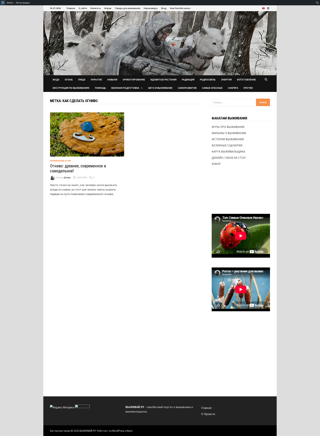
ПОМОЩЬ (100, 87)
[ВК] (268, 8)
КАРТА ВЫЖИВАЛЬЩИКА (228, 151)
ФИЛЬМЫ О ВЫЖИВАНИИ (229, 133)
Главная (70, 8)
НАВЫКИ (112, 79)
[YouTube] (263, 8)
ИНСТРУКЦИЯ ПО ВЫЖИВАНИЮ (71, 87)
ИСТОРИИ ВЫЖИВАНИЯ (228, 139)
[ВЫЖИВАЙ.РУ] (160, 43)
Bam (129, 430)
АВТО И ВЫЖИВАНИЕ (160, 87)
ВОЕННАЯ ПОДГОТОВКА (125, 87)
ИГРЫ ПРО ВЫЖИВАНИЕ (228, 127)
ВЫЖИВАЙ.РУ (87, 430)
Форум (107, 8)
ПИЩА (81, 79)
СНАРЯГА (233, 87)
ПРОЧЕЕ (248, 87)
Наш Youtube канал (180, 8)
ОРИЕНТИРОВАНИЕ (134, 79)
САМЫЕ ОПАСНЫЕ (212, 87)
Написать (95, 8)
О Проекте (208, 414)
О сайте (82, 8)
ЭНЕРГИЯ (226, 79)
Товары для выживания (127, 8)
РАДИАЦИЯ (188, 79)
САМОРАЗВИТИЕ (187, 87)
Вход (163, 8)
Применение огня (60, 160)
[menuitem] (3, 2)
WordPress (118, 430)
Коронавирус (151, 8)
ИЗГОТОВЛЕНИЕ (246, 79)
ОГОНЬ (69, 79)
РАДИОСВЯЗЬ (208, 79)
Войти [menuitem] (10, 2)
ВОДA (56, 79)
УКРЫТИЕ (96, 79)
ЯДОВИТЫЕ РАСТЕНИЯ (163, 79)
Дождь (67, 177)
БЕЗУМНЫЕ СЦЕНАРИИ (227, 145)
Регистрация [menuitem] (23, 2)
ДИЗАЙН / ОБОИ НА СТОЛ (229, 158)
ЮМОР (216, 164)
